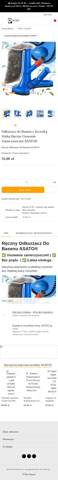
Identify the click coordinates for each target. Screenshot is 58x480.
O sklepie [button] (8, 446)
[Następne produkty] (51, 381)
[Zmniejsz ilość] (4, 182)
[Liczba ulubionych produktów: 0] (47, 21)
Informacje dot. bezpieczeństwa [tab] (34, 233)
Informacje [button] (8, 439)
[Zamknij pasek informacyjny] (55, 6)
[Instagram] (29, 456)
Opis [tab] (6, 233)
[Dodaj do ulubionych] (51, 190)
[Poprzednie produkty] (7, 381)
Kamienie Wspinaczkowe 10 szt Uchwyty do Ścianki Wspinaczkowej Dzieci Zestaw (11, 399)
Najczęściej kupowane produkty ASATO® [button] (28, 364)
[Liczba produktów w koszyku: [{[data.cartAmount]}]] (53, 21)
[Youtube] (34, 456)
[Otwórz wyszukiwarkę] (41, 21)
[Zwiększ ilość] (49, 182)
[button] (52, 69)
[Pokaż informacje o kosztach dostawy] (32, 217)
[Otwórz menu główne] (3, 21)
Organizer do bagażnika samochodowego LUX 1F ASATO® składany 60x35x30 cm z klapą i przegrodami (33, 399)
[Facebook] (24, 456)
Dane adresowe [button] (10, 431)
